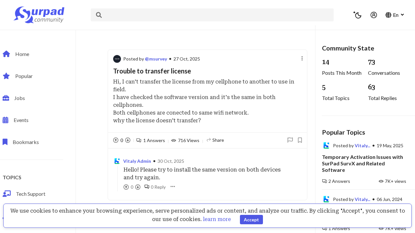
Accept (251, 219)
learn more (217, 219)
